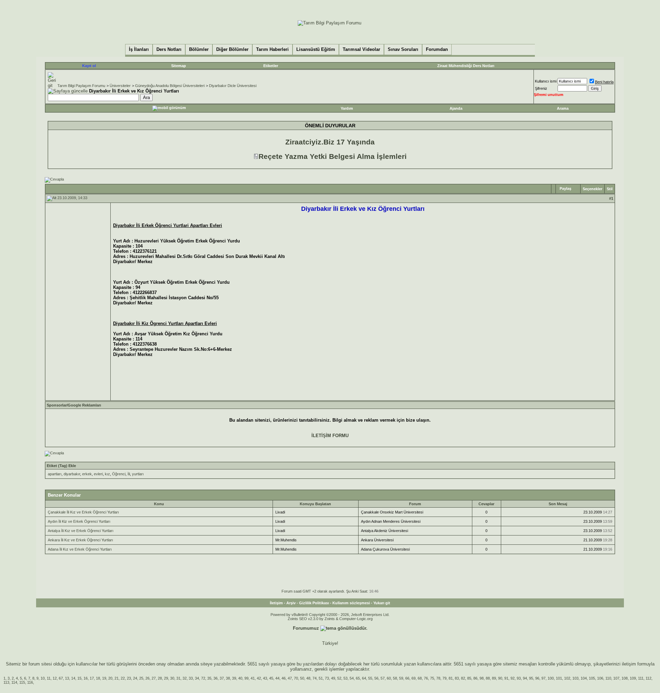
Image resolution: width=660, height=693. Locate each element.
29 (166, 678)
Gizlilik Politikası (314, 603)
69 (413, 678)
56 (376, 678)
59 (401, 678)
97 (543, 678)
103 (575, 678)
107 (616, 678)
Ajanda (456, 108)
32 (185, 678)
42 (259, 678)
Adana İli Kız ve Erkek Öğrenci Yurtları (80, 549)
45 (271, 678)
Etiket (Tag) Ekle (61, 466)
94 (525, 678)
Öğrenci (118, 474)
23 (129, 678)
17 (92, 678)
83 (457, 678)
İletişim (276, 603)
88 (488, 678)
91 (506, 678)
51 (321, 678)
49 (333, 678)
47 (290, 678)
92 (512, 678)
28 (160, 678)
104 (584, 678)
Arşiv (291, 603)
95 (531, 678)
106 (600, 678)
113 (6, 682)
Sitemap (178, 66)
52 (339, 678)
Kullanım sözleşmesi (351, 603)
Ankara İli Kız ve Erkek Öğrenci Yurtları (80, 540)
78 (438, 678)
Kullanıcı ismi (546, 81)
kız (107, 474)
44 (277, 678)
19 (104, 678)
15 (79, 678)
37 (222, 678)
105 (592, 678)
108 (625, 678)
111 (641, 678)
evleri (98, 474)
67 (61, 678)
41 (253, 678)
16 (86, 678)
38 (228, 678)
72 (203, 678)
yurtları (138, 474)
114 (14, 682)
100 (551, 678)
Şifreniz (541, 88)
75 (432, 678)
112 (648, 678)
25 (141, 678)
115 (22, 682)
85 (469, 678)
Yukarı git (381, 603)
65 (358, 678)
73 (327, 678)
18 (98, 678)
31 (178, 678)
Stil (610, 189)
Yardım (347, 108)
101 (559, 678)
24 (135, 678)
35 (209, 678)
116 (30, 682)
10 (43, 678)
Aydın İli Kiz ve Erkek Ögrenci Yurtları (79, 521)
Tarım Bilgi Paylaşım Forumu (81, 86)
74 (314, 678)
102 (567, 678)
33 (191, 678)
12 (55, 678)
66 (407, 678)
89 (494, 678)
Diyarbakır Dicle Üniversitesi (232, 86)
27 (154, 678)
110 (608, 678)
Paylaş (565, 188)
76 (426, 678)
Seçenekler (592, 189)
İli (129, 474)
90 (500, 678)
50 (302, 678)
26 (147, 678)
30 (172, 678)
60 (389, 678)
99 (246, 678)
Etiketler (270, 66)
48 (308, 678)
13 (67, 678)
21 (116, 678)
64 (364, 678)
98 (482, 678)
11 (49, 678)
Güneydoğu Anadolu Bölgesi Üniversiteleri (170, 86)
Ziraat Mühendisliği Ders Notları (465, 66)
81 (451, 678)
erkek (87, 474)
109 (633, 678)
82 (463, 678)
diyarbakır (72, 474)
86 (475, 678)
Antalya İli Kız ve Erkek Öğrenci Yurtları (80, 531)
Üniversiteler (120, 86)
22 (123, 678)
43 (265, 678)
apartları (55, 474)
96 (537, 678)
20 (110, 678)
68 (420, 678)
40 (240, 678)
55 (370, 678)
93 (519, 678)
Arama (563, 108)
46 (284, 678)
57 (383, 678)
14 (73, 678)
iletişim (629, 664)
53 (345, 678)
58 (395, 678)
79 (444, 678)
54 (352, 678)
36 (215, 678)
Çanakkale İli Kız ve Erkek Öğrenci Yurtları (83, 512)
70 (296, 678)
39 (234, 678)
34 (197, 678)
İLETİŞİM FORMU (330, 435)
